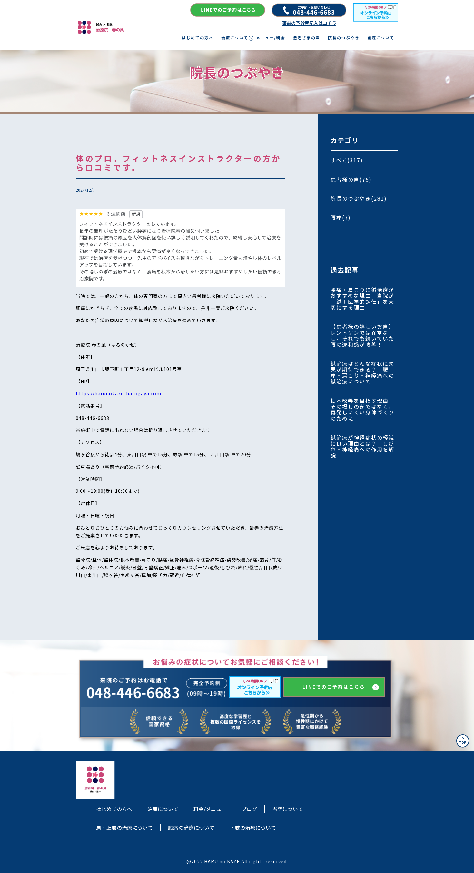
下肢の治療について (253, 827)
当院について (380, 37)
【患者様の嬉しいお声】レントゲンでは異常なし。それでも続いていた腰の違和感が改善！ (362, 335)
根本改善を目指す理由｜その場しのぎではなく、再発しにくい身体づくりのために (362, 409)
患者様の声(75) (351, 179)
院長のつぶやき (344, 37)
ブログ (249, 809)
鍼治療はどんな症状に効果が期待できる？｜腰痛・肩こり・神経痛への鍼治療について (362, 372)
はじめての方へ (197, 37)
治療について (234, 37)
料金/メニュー (209, 809)
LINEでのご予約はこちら (333, 686)
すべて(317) (347, 160)
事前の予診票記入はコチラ (309, 23)
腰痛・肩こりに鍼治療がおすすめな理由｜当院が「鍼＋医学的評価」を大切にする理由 (362, 298)
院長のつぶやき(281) (359, 198)
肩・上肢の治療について (124, 827)
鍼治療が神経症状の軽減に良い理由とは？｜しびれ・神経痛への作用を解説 (362, 446)
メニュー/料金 (270, 37)
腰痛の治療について (191, 827)
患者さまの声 (306, 37)
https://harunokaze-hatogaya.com (118, 393)
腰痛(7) (341, 217)
